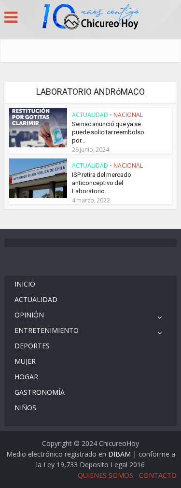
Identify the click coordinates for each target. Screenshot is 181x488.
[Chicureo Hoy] (90, 17)
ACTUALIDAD (90, 115)
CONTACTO (158, 475)
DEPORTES (32, 345)
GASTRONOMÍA (39, 392)
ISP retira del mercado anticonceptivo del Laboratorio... (101, 183)
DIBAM (119, 454)
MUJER (25, 361)
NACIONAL (128, 115)
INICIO (24, 283)
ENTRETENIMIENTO (46, 330)
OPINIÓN (29, 314)
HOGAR (26, 376)
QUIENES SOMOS (105, 475)
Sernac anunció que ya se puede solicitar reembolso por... (108, 132)
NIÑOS (25, 407)
